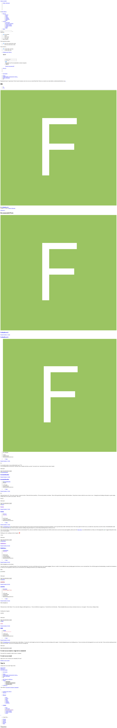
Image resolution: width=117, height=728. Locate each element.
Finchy (2, 511)
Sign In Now (2, 667)
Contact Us (5, 685)
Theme (4, 680)
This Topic (6, 38)
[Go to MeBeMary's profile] (3, 541)
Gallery (6, 17)
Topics (5, 35)
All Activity (7, 22)
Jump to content (3, 1)
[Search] (12, 31)
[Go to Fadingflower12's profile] (58, 205)
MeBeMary (3, 548)
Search (6, 26)
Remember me (8, 62)
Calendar (7, 18)
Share (6, 459)
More (6, 20)
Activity (4, 21)
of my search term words (10, 43)
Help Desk (80, 529)
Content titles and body (8, 48)
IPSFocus (10, 679)
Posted (5, 334)
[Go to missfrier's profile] (2, 579)
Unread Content (8, 24)
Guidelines (7, 19)
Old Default (8, 681)
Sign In (7, 64)
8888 (1, 628)
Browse (4, 13)
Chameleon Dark (9, 684)
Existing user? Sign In (7, 52)
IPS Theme (5, 679)
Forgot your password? (9, 66)
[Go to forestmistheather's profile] (4, 472)
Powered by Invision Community (12, 687)
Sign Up (4, 68)
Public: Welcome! (11, 208)
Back (6, 697)
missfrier (2, 586)
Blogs (6, 15)
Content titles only (7, 50)
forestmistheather (4, 474)
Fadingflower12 (5, 207)
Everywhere (6, 34)
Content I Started (8, 25)
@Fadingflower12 (6, 526)
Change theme (3, 726)
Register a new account (4, 660)
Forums (6, 14)
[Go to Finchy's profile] (2, 504)
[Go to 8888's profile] (1, 621)
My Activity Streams (9, 23)
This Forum (6, 36)
